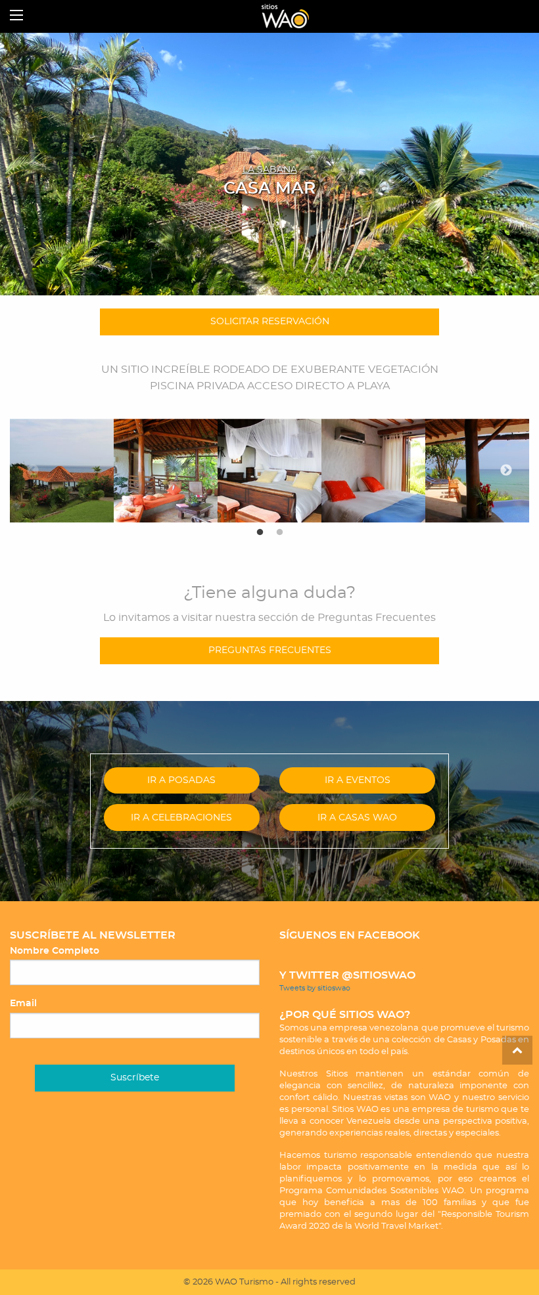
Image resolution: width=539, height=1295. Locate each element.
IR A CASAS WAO (357, 817)
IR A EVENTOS (357, 780)
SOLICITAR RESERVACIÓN (269, 321)
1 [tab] (259, 532)
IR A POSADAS (181, 780)
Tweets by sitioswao (314, 988)
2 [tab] (279, 532)
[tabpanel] (62, 470)
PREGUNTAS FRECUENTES (269, 650)
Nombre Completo (54, 951)
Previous (32, 470)
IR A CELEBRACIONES (181, 817)
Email (23, 1003)
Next (506, 470)
